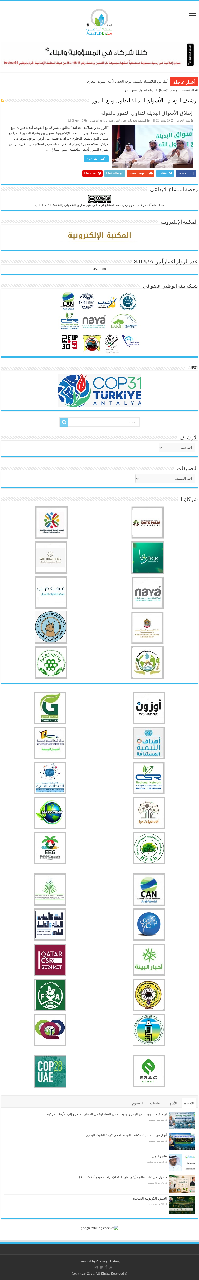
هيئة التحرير (183, 120)
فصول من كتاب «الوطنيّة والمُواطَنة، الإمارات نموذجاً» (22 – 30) (123, 1177)
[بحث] (64, 422)
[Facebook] (106, 1267)
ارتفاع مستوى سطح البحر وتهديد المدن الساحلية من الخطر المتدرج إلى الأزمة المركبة (107, 1114)
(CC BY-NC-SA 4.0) (49, 205)
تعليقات (155, 1103)
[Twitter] (101, 1267)
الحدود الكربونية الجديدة (150, 1198)
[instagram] (96, 1267)
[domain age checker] (99, 1227)
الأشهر (172, 1103)
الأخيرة (189, 1103)
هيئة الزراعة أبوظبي (101, 120)
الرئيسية (188, 90)
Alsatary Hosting (108, 1261)
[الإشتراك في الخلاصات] (2, 101)
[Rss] (111, 1267)
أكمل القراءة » (96, 158)
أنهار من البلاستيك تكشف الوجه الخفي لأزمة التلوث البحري (127, 81)
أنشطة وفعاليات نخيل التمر (130, 120)
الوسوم (137, 1103)
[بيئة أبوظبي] (99, 20)
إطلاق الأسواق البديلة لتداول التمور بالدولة (147, 113)
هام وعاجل (159, 1156)
